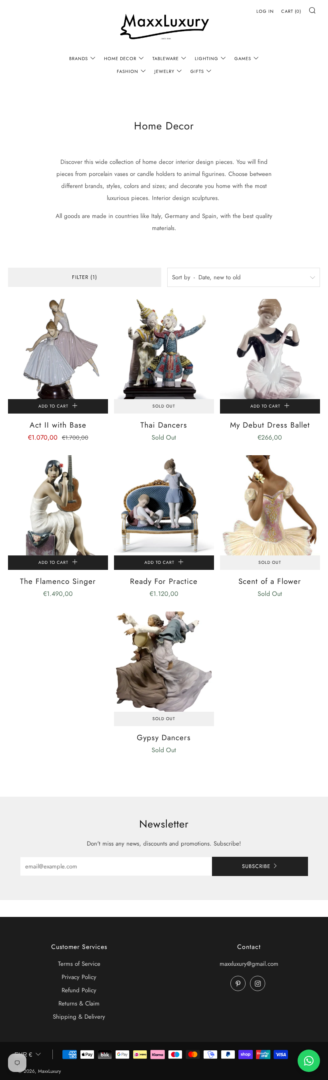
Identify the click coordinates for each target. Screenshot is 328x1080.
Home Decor (120, 58)
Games (242, 58)
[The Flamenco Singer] (58, 505)
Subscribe (256, 866)
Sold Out (163, 406)
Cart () (291, 11)
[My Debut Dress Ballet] (270, 349)
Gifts (197, 71)
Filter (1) (84, 277)
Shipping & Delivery (79, 1016)
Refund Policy (79, 990)
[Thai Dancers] (164, 349)
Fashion (127, 71)
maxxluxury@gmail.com (249, 963)
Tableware (165, 58)
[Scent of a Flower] (270, 505)
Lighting (206, 58)
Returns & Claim (79, 1003)
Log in (265, 11)
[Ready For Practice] (164, 505)
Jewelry (164, 71)
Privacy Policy (79, 977)
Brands (78, 58)
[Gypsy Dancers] (164, 662)
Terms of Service (79, 963)
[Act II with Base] (58, 349)
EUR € (23, 1054)
